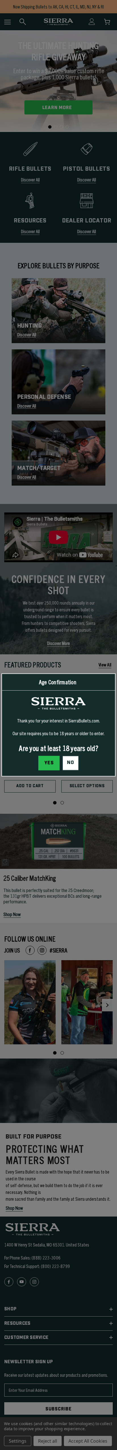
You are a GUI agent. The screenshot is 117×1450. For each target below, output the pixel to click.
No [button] (70, 763)
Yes (49, 763)
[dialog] (58, 724)
